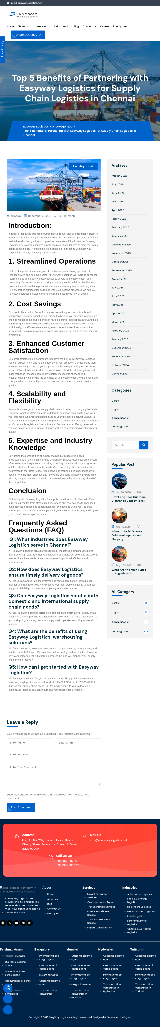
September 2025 (122, 270)
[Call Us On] (51, 856)
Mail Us (95, 835)
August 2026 (119, 175)
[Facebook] (3, 923)
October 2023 (120, 373)
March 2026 (119, 218)
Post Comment (21, 807)
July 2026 (118, 184)
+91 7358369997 (67, 865)
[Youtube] (16, 923)
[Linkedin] (23, 923)
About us (23, 26)
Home (10, 26)
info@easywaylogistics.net (26, 3)
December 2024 (121, 347)
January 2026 (120, 236)
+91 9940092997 (26, 35)
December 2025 (121, 244)
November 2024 (121, 356)
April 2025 (118, 313)
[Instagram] (30, 923)
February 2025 (120, 330)
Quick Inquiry (2, 50)
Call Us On (64, 855)
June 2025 (118, 296)
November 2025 (121, 253)
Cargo (115, 400)
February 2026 (120, 227)
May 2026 (118, 201)
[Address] (17, 836)
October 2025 (120, 261)
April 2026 (118, 210)
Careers (104, 26)
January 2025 (120, 339)
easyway (15, 216)
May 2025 (118, 304)
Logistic (116, 409)
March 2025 (119, 322)
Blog (76, 26)
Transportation (121, 418)
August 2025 (119, 279)
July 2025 (118, 287)
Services (41, 26)
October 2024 (120, 365)
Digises (127, 1017)
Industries (60, 26)
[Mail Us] (85, 836)
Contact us (89, 26)
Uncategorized (83, 166)
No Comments (66, 216)
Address (28, 835)
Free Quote (120, 26)
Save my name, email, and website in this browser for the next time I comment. (48, 796)
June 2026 (118, 193)
